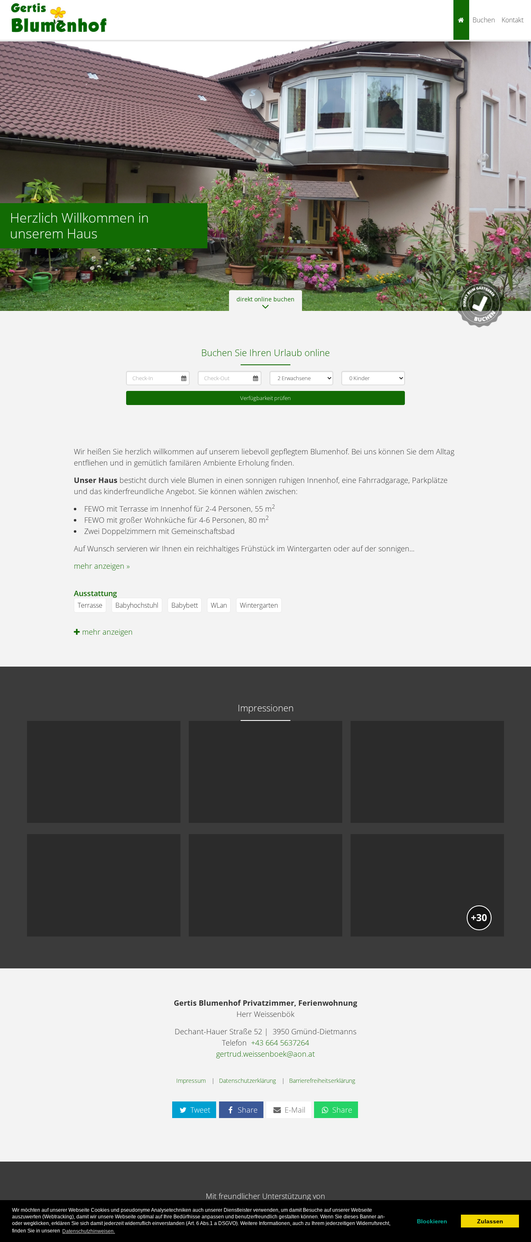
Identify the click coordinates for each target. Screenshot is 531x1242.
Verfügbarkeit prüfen (265, 398)
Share (247, 1110)
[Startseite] (461, 20)
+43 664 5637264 (280, 1043)
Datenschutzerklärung (247, 1080)
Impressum (191, 1080)
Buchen (484, 19)
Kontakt (513, 19)
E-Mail (294, 1110)
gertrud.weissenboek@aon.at (265, 1054)
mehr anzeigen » (102, 566)
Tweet (199, 1110)
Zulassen (490, 1221)
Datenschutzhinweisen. (88, 1231)
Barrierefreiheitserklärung (322, 1080)
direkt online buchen (265, 299)
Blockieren (432, 1221)
